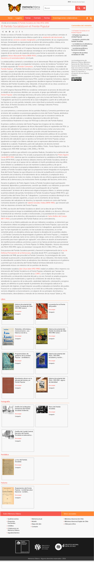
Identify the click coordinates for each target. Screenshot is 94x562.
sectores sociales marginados (24, 40)
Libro (3, 299)
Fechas (47, 18)
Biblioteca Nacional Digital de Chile (76, 521)
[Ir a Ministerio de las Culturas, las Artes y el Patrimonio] (22, 547)
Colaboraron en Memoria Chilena (13, 529)
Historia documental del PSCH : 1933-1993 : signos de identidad (57, 380)
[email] (16, 32)
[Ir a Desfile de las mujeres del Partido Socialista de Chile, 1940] (8, 413)
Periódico (5, 454)
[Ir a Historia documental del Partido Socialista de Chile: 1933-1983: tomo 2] (8, 319)
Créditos (11, 526)
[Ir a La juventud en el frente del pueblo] (42, 319)
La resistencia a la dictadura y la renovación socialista (81, 45)
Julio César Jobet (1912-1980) (29, 269)
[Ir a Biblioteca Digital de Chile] (66, 547)
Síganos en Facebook (87, 18)
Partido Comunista (25, 66)
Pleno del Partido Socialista (55, 407)
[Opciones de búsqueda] (84, 8)
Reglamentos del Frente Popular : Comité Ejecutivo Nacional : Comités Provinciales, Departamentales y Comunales (24, 490)
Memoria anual (37, 519)
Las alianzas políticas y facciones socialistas (79, 49)
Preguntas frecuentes (11, 522)
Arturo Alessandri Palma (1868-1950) (22, 56)
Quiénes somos (13, 519)
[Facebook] (19, 32)
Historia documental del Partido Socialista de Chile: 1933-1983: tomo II (24, 306)
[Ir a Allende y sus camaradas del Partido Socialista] (42, 412)
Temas (28, 18)
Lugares (19, 18)
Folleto (4, 483)
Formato (37, 18)
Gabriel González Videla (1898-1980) (41, 203)
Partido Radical (7, 69)
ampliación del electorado (52, 37)
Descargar (18, 311)
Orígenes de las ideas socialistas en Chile (79, 53)
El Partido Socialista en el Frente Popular (80, 31)
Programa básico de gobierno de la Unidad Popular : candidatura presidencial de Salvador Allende (23, 355)
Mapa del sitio (36, 524)
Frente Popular (6, 95)
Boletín (34, 521)
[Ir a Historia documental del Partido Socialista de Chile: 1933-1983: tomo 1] (42, 343)
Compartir (18, 314)
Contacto (35, 526)
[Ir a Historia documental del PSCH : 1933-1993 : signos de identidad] (42, 392)
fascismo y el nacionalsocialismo (13, 58)
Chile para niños (70, 524)
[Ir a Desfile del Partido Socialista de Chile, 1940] (8, 438)
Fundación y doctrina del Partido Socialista (80, 40)
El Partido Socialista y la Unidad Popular (79, 36)
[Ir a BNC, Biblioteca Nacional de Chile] (42, 547)
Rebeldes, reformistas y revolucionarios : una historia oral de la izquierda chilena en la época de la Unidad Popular (23, 331)
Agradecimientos (13, 533)
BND (76, 2)
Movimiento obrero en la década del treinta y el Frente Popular (23, 380)
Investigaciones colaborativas (65, 18)
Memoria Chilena (24, 7)
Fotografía (5, 401)
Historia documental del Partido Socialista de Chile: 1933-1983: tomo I (58, 331)
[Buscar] (79, 8)
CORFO (37, 274)
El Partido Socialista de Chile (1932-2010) (33, 23)
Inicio (10, 18)
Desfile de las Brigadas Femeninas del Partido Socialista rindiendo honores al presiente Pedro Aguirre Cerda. (22, 408)
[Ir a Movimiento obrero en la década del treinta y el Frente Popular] (8, 392)
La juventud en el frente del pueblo (57, 305)
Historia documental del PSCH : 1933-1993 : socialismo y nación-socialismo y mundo (57, 355)
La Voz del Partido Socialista (21, 460)
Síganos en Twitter (91, 18)
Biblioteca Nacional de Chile (74, 519)
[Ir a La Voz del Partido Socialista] (8, 474)
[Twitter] (22, 32)
